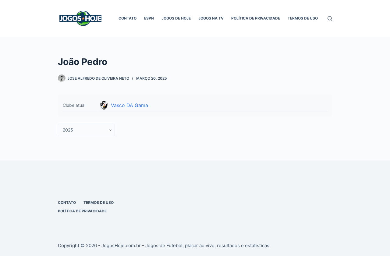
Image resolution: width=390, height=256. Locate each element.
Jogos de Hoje (176, 18)
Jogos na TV (211, 18)
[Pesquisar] (330, 18)
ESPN (149, 18)
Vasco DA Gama (129, 105)
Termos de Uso (303, 18)
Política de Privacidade (255, 18)
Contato (127, 18)
